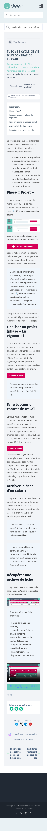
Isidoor (21, 806)
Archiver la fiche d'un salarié (20, 126)
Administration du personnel (21, 71)
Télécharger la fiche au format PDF (23, 687)
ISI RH (27, 64)
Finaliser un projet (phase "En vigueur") (21, 116)
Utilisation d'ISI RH (16, 67)
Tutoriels (32, 67)
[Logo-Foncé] (13, 4)
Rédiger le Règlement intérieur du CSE (31, 753)
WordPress (29, 808)
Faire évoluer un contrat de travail (23, 122)
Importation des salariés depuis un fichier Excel (15, 753)
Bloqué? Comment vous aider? (26, 734)
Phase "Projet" (15, 111)
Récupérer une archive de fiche (21, 130)
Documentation (14, 64)
